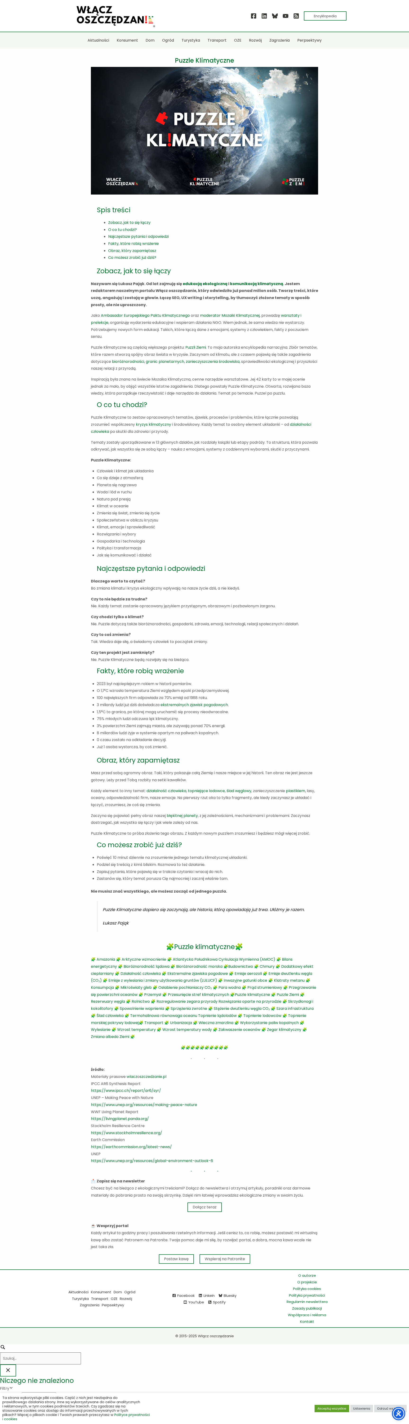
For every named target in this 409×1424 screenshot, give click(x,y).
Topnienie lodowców (262, 1015)
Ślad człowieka (110, 1015)
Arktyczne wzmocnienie (144, 959)
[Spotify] (296, 16)
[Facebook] (254, 16)
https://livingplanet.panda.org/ (120, 1118)
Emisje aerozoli (248, 973)
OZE (114, 1298)
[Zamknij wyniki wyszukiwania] (8, 1370)
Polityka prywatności (307, 1295)
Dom (118, 1291)
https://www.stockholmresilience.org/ (126, 1133)
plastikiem (295, 791)
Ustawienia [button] (361, 1408)
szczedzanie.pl (153, 1076)
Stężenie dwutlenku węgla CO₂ (242, 1008)
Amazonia (106, 959)
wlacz (132, 1076)
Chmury (267, 966)
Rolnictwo (141, 1001)
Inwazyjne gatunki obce (245, 980)
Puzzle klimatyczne (252, 994)
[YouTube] (286, 16)
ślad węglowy (239, 791)
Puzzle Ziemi (288, 994)
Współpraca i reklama (307, 1314)
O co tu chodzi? (122, 229)
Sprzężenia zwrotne (189, 1008)
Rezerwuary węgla (108, 1001)
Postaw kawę (176, 1259)
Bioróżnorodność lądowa (146, 966)
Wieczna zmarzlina (216, 1022)
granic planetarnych (165, 361)
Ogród (129, 1291)
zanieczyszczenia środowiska (213, 361)
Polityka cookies (307, 1288)
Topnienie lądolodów (217, 1015)
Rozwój (126, 1298)
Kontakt (307, 1321)
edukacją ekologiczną (205, 284)
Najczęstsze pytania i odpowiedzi (138, 236)
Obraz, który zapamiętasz (132, 250)
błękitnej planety (182, 815)
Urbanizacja (181, 1022)
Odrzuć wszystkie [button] (390, 1408)
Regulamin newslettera (307, 1301)
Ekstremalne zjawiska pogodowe (198, 973)
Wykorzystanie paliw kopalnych (269, 1022)
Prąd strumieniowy (264, 987)
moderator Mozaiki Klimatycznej (230, 315)
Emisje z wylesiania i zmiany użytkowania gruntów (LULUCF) (162, 980)
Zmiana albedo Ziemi (110, 1036)
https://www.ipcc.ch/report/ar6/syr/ (126, 1090)
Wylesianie (101, 1029)
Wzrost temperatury (136, 1029)
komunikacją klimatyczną (256, 284)
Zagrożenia (89, 1304)
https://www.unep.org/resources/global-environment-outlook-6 (152, 1161)
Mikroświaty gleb (136, 987)
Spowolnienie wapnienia (142, 1008)
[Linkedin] (264, 16)
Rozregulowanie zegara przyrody (187, 1001)
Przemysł (152, 994)
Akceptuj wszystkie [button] (331, 1408)
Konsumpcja (102, 987)
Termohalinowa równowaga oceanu (163, 1015)
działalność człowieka (166, 791)
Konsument (101, 1291)
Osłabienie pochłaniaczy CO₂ (185, 987)
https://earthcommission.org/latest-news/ (131, 1147)
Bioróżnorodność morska (199, 966)
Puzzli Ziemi (195, 347)
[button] (325, 16)
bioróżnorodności (128, 361)
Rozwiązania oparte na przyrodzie (249, 1001)
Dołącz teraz (205, 1207)
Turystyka (80, 1298)
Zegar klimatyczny (284, 1029)
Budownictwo (240, 966)
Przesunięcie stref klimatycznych (198, 994)
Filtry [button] (12, 1388)
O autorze (307, 1275)
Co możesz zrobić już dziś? (132, 257)
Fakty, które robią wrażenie (133, 243)
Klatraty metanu (289, 980)
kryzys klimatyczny (153, 424)
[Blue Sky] (275, 16)
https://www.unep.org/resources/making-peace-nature (144, 1104)
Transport (153, 1022)
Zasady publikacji (307, 1308)
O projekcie (307, 1282)
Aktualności (78, 1291)
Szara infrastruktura (295, 1008)
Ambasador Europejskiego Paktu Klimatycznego (145, 315)
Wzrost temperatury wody (187, 1029)
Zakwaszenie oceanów (239, 1029)
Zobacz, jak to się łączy (129, 222)
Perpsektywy (113, 1304)
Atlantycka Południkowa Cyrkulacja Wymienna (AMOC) (224, 959)
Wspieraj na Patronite (225, 1259)
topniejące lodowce (206, 791)
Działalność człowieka (140, 973)
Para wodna (229, 987)
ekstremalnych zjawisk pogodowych (194, 705)
